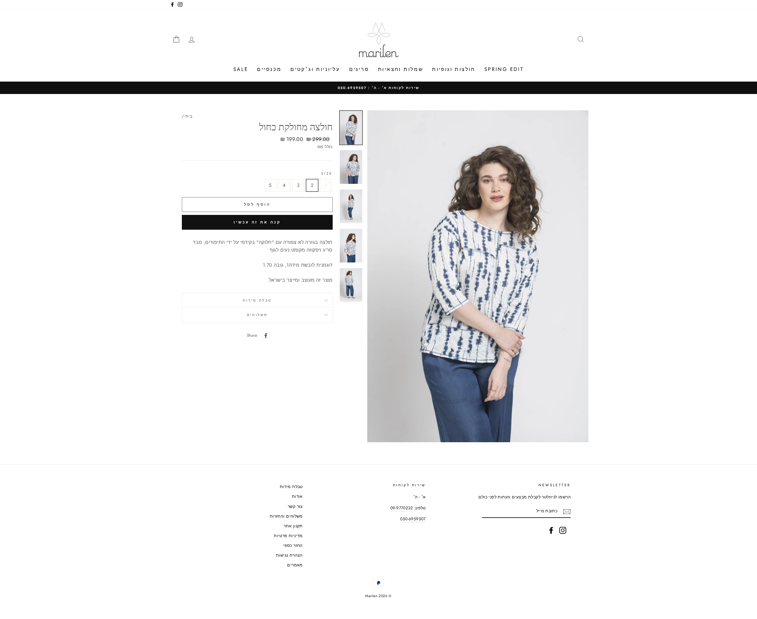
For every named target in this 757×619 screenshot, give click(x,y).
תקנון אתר (293, 526)
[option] (378, 88)
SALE (240, 69)
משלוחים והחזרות (286, 516)
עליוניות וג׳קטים (315, 69)
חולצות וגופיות (453, 69)
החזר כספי (293, 545)
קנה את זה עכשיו (257, 222)
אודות (297, 496)
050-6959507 (413, 519)
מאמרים (295, 565)
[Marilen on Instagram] (562, 530)
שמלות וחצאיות (400, 69)
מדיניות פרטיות (288, 536)
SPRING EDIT (504, 69)
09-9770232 (401, 508)
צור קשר (295, 506)
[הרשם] (567, 511)
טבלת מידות (257, 300)
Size (326, 173)
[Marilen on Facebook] (551, 530)
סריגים (359, 69)
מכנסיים (269, 69)
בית (188, 116)
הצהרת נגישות (289, 555)
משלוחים (257, 314)
